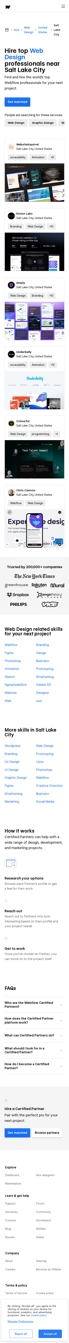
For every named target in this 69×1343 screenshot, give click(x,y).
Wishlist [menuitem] (41, 1228)
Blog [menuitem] (8, 1228)
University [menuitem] (11, 1211)
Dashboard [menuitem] (12, 1175)
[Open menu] (63, 6)
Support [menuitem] (10, 1203)
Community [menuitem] (43, 1211)
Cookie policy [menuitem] (45, 1293)
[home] (8, 7)
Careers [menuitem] (10, 1269)
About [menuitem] (9, 1261)
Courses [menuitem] (10, 1220)
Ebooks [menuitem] (10, 1237)
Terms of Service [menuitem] (16, 1293)
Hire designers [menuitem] (45, 1175)
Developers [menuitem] (43, 1220)
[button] (52, 157)
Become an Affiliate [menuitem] (48, 1269)
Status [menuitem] (40, 1237)
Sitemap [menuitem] (41, 1261)
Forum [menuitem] (40, 1203)
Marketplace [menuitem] (13, 1183)
